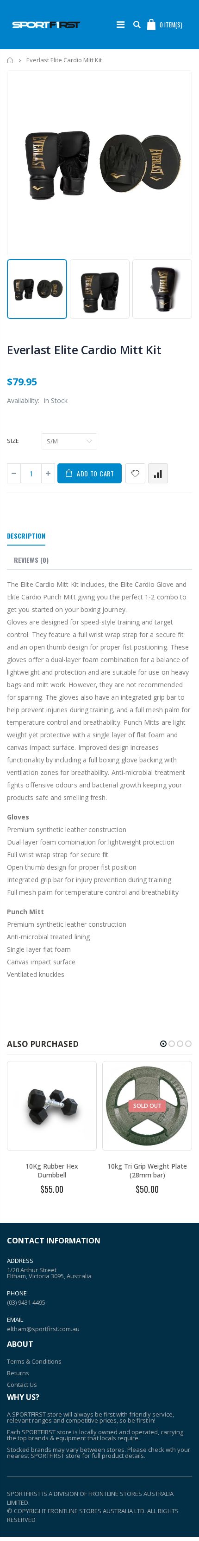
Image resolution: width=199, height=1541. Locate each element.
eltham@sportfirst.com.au (43, 1329)
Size (13, 440)
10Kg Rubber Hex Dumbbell (51, 1170)
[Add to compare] (158, 473)
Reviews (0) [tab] (31, 560)
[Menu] (120, 24)
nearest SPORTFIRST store (44, 1455)
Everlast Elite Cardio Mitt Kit (84, 350)
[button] (163, 1043)
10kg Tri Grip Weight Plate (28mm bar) (147, 1170)
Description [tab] (26, 535)
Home (10, 60)
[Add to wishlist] (135, 473)
